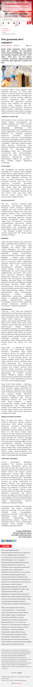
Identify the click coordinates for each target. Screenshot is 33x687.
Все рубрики (5, 28)
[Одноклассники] (5, 541)
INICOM (20, 672)
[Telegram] (15, 541)
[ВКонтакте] (2, 541)
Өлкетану (4, 32)
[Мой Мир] (8, 541)
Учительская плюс (16, 4)
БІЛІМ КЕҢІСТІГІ (6, 30)
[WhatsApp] (13, 541)
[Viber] (10, 541)
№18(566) (9, 45)
